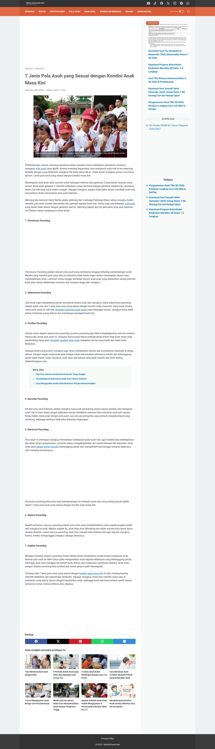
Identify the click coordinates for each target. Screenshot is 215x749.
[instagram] (175, 3)
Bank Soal (90, 11)
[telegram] (181, 3)
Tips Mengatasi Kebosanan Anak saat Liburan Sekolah (61, 379)
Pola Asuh (74, 11)
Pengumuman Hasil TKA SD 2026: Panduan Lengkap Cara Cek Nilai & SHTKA (166, 106)
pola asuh (41, 168)
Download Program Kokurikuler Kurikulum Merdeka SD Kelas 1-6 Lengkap (165, 68)
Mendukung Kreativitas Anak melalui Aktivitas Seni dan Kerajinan (122, 703)
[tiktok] (155, 3)
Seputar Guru (57, 11)
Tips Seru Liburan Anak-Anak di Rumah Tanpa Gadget (61, 374)
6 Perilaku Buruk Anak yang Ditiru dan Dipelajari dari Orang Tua (66, 675)
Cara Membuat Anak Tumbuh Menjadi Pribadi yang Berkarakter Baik (121, 675)
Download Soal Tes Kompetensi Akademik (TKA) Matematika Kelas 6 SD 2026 (168, 54)
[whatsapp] (188, 3)
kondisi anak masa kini (91, 573)
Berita (42, 11)
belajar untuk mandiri (47, 446)
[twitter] (168, 3)
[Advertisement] (80, 41)
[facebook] (162, 3)
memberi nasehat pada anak (65, 340)
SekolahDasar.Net (112, 744)
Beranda (29, 11)
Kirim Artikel (144, 11)
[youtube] (148, 3)
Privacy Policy (107, 738)
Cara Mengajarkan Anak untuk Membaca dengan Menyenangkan (66, 383)
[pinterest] (80, 641)
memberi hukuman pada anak (70, 309)
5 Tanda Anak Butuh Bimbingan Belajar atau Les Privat (94, 675)
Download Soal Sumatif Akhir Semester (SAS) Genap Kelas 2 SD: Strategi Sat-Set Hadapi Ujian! (166, 92)
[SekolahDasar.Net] (38, 3)
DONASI (129, 11)
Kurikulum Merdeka (110, 11)
